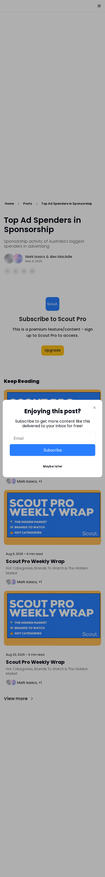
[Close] (94, 408)
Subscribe (52, 450)
